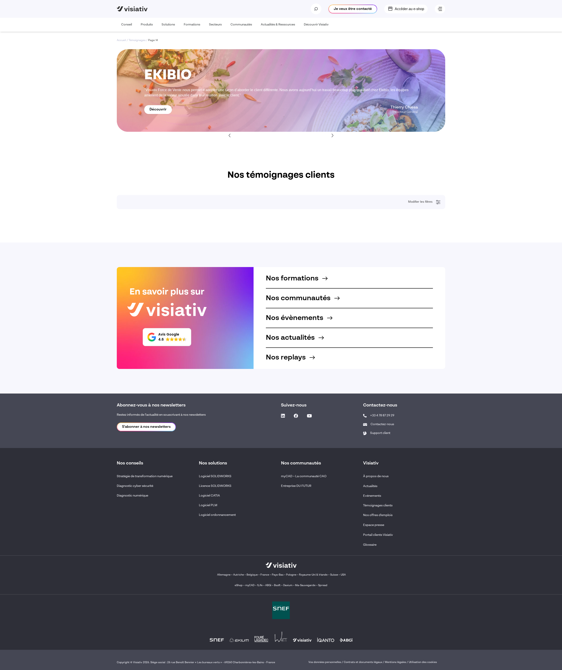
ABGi (268, 585)
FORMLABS (133, 475)
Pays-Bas (277, 575)
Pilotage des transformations (143, 291)
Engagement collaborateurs (142, 279)
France (264, 575)
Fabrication (132, 249)
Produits (147, 24)
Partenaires (133, 480)
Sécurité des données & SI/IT (143, 226)
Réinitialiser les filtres (139, 499)
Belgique (252, 575)
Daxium (287, 585)
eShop (239, 585)
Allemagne (224, 575)
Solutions (168, 24)
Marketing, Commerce (139, 356)
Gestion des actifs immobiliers (143, 285)
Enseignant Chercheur (139, 392)
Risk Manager (134, 374)
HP (128, 469)
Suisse (334, 575)
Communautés (241, 24)
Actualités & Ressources (278, 24)
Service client (134, 261)
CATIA (129, 445)
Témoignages (137, 40)
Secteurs (215, 24)
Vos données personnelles (324, 662)
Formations (192, 24)
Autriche (238, 575)
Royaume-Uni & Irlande (313, 575)
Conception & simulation (140, 243)
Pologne (291, 575)
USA (343, 575)
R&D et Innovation (137, 380)
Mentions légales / (397, 662)
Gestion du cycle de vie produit (144, 267)
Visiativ (130, 415)
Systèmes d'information (139, 386)
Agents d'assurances (138, 332)
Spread (322, 585)
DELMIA (131, 457)
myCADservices (135, 427)
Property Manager (136, 362)
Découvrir (158, 109)
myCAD (249, 585)
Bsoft (277, 585)
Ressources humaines (139, 368)
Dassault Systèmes (137, 421)
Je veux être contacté (353, 9)
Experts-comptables (138, 344)
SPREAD (131, 463)
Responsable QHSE (138, 314)
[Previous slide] (229, 135)
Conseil (126, 24)
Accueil (121, 40)
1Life (260, 585)
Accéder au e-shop (409, 9)
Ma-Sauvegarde (304, 585)
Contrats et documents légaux (363, 662)
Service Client (134, 320)
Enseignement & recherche (142, 231)
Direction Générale (137, 326)
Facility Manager (136, 350)
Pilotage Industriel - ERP (140, 237)
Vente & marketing (137, 255)
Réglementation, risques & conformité (148, 273)
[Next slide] (332, 135)
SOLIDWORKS (135, 439)
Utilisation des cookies (423, 662)
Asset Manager (135, 338)
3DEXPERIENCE (136, 433)
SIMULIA (131, 451)
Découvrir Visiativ (316, 24)
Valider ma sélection (417, 499)
